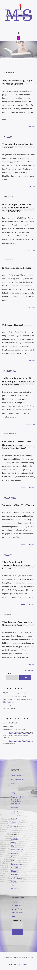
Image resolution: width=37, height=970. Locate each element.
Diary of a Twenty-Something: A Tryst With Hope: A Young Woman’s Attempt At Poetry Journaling (18, 735)
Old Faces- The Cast (9, 708)
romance (14, 874)
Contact (14, 788)
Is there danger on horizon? (11, 705)
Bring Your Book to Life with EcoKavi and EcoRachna (17, 800)
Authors (14, 784)
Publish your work (18, 779)
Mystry (14, 882)
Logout (13, 823)
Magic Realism (17, 849)
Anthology (15, 839)
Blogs (13, 793)
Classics (14, 853)
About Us (14, 807)
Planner (14, 871)
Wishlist (14, 818)
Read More (30, 126)
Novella (14, 846)
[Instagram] (18, 38)
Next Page (30, 671)
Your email (16, 921)
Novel (13, 860)
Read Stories (16, 775)
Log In (15, 827)
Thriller (14, 885)
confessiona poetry (18, 878)
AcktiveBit (23, 964)
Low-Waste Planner (14, 723)
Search (8, 673)
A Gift (11, 726)
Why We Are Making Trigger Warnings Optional (17, 693)
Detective (15, 889)
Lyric (13, 857)
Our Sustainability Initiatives (18, 813)
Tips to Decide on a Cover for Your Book (14, 696)
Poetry (13, 842)
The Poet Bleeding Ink (18, 729)
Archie (5, 723)
